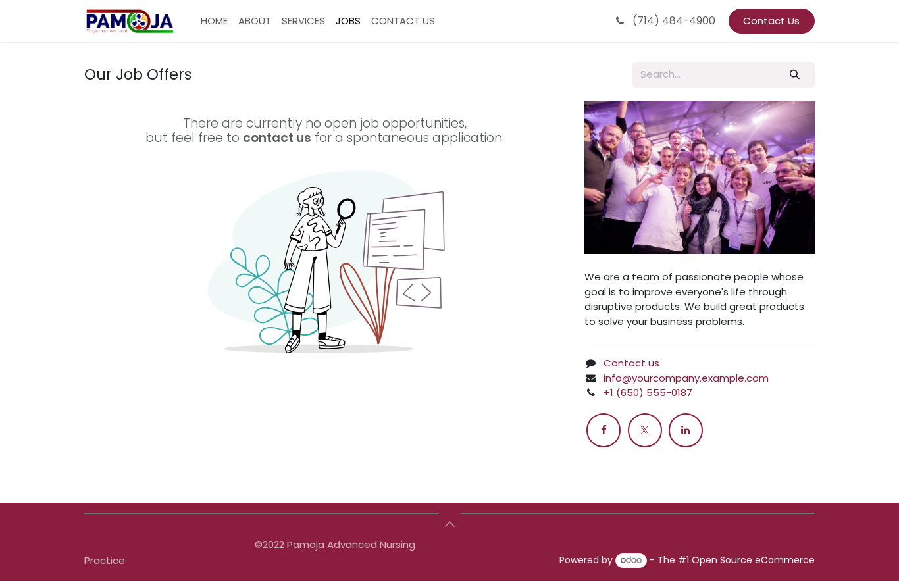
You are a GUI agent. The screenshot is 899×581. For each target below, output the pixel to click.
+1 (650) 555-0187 (648, 392)
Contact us (631, 363)
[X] (645, 430)
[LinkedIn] (686, 430)
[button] (449, 524)
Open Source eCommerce (753, 560)
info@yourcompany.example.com (686, 378)
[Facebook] (603, 430)
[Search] (795, 75)
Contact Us (771, 21)
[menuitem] (214, 21)
